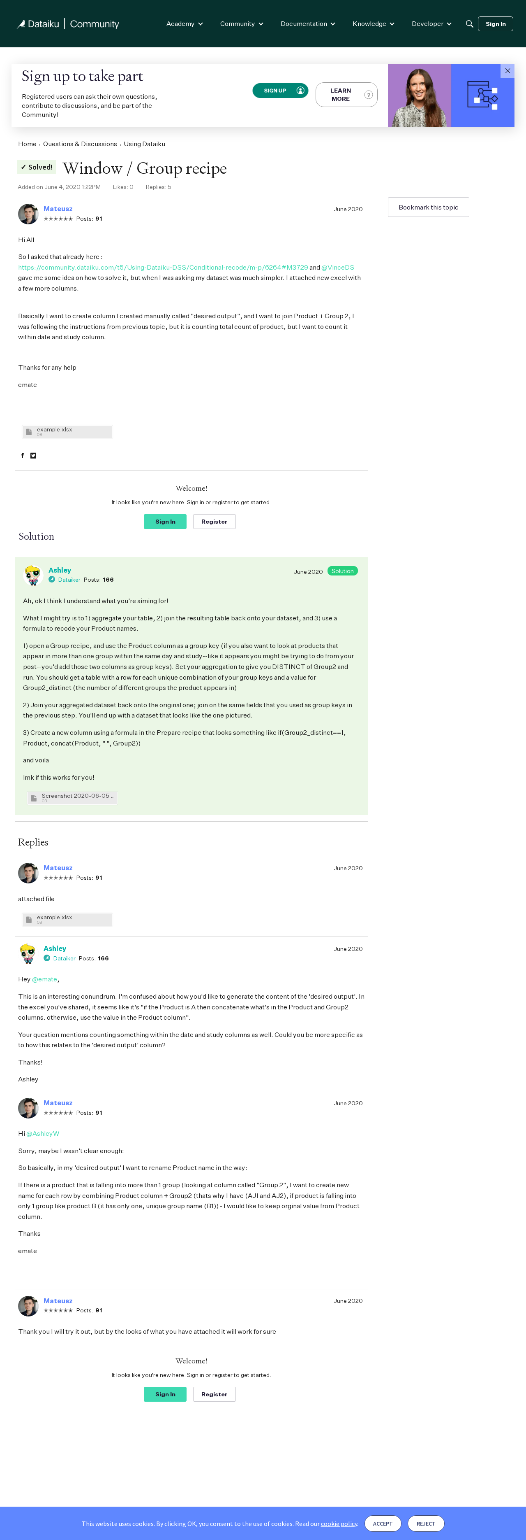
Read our (326, 1523)
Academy (180, 23)
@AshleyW (43, 1133)
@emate (44, 979)
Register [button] (214, 521)
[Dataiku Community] (67, 23)
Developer (427, 23)
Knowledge (369, 23)
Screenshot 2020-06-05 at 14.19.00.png (78, 795)
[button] (507, 71)
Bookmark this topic (429, 207)
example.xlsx (54, 429)
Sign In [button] (165, 521)
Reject (426, 1523)
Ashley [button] (60, 570)
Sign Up (275, 90)
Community (237, 23)
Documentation (304, 23)
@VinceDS (337, 267)
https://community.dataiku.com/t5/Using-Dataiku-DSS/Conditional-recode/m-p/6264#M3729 (163, 267)
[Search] (469, 23)
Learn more (340, 94)
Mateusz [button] (58, 209)
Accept (383, 1523)
